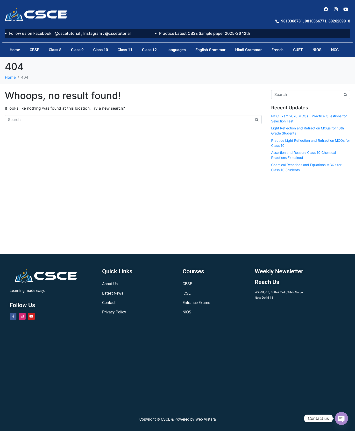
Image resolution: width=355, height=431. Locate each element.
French (277, 50)
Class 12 (149, 50)
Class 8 (55, 50)
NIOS (316, 50)
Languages (176, 50)
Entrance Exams (196, 302)
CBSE (34, 50)
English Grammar (210, 50)
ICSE (187, 293)
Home (15, 50)
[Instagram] (336, 9)
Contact (108, 302)
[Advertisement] (310, 212)
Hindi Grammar (248, 50)
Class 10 (100, 50)
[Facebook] (326, 9)
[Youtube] (345, 9)
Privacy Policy (114, 312)
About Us (110, 284)
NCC (335, 50)
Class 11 (125, 50)
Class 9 (77, 50)
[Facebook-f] (13, 316)
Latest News (112, 293)
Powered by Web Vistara (195, 419)
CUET (298, 50)
